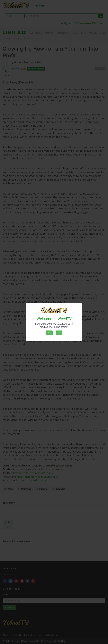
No (59, 332)
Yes (49, 332)
